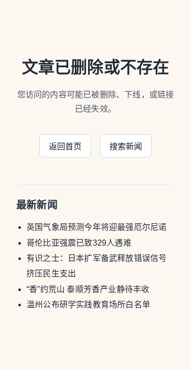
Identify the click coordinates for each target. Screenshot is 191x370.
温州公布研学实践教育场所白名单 (88, 304)
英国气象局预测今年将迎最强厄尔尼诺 (96, 227)
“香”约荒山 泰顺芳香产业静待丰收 (87, 289)
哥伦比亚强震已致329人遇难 (78, 243)
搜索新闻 (126, 146)
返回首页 (65, 146)
